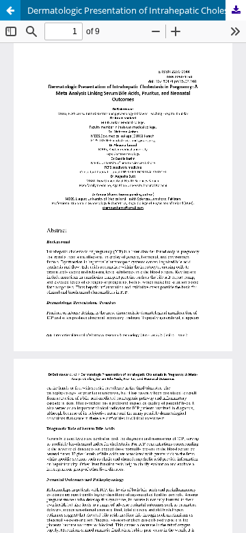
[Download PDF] (236, 10)
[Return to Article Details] (10, 10)
